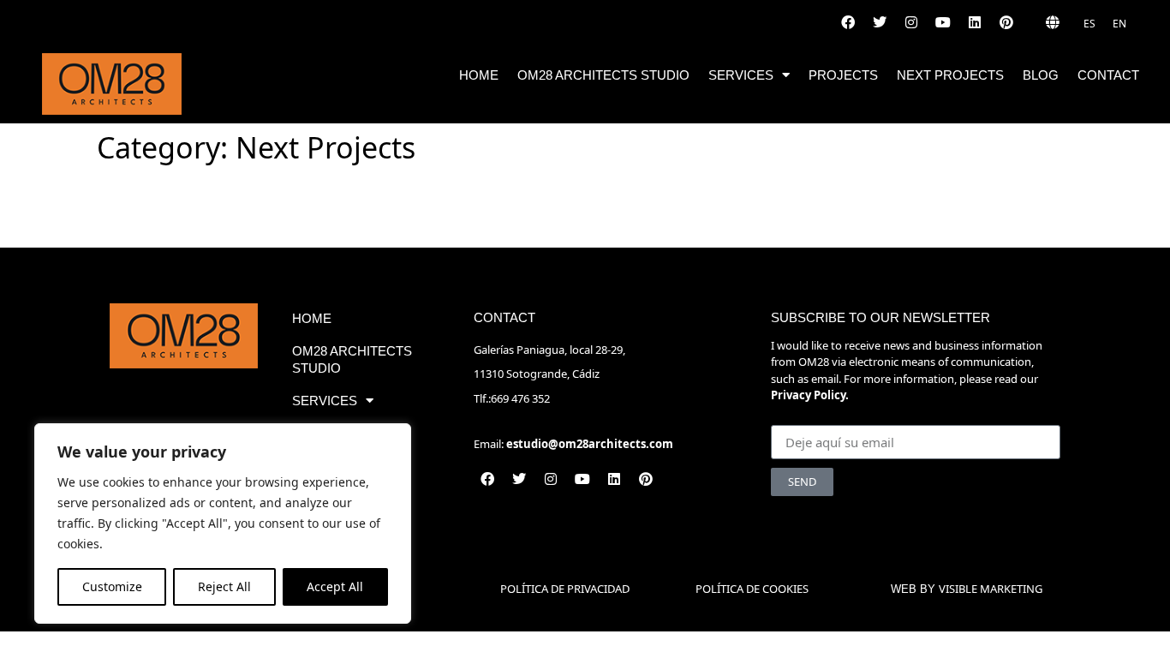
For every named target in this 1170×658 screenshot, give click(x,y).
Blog (1041, 75)
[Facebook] (848, 22)
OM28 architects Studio (603, 75)
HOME (478, 75)
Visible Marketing (990, 588)
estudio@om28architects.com (589, 444)
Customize (112, 586)
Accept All (335, 586)
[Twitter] (879, 22)
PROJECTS (843, 75)
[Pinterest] (1006, 22)
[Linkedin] (974, 22)
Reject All (224, 586)
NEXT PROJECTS (950, 75)
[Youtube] (943, 22)
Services (740, 75)
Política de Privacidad (565, 588)
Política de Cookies (752, 588)
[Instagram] (911, 22)
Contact (1108, 75)
